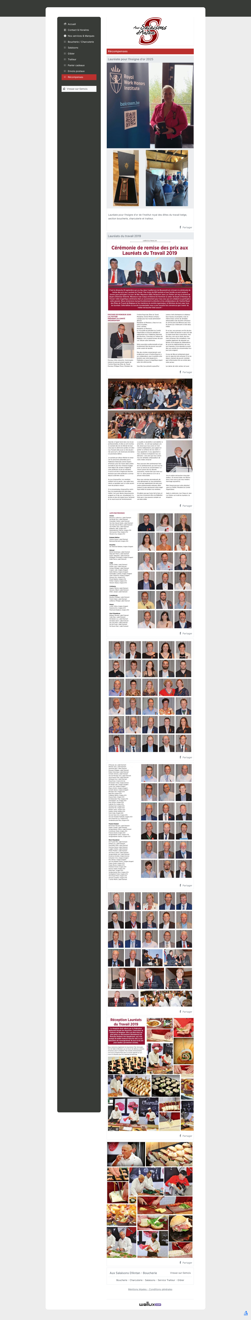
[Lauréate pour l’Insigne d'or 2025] (150, 135)
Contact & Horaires (78, 29)
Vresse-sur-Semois (77, 88)
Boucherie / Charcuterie (81, 41)
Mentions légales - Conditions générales (150, 1289)
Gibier (71, 53)
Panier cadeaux (76, 65)
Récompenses (75, 77)
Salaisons (73, 47)
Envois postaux (76, 71)
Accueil (72, 24)
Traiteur (72, 59)
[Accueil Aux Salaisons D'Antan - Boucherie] (150, 30)
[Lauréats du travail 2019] (150, 303)
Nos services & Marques (81, 35)
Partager (187, 227)
